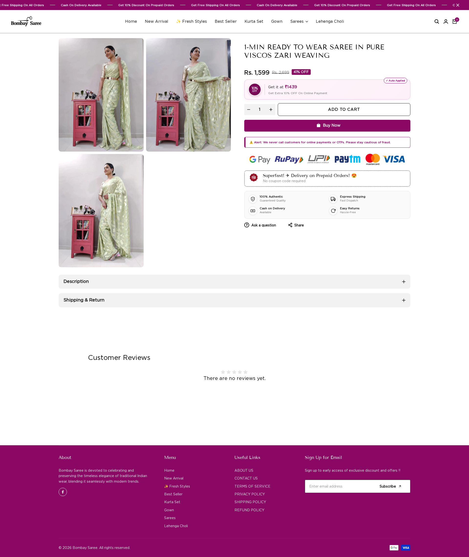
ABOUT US (243, 470)
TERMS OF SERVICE (252, 486)
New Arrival (173, 478)
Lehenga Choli (176, 526)
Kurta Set (172, 502)
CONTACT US (246, 478)
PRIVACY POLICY (249, 494)
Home (169, 470)
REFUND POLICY (249, 510)
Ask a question (263, 225)
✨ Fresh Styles (177, 486)
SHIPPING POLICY (250, 502)
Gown (169, 510)
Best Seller (173, 494)
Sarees (170, 518)
